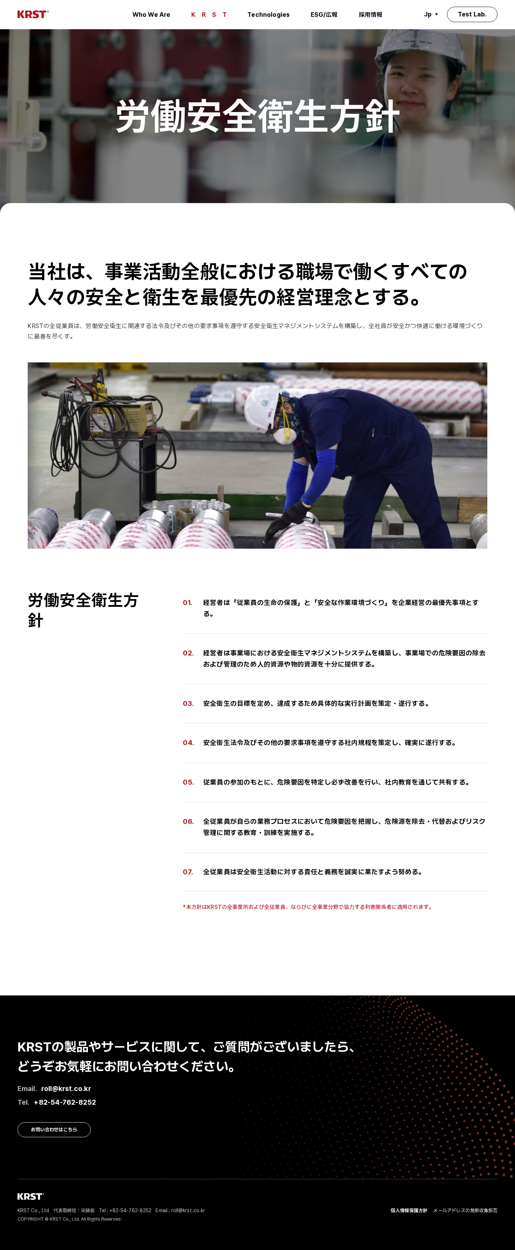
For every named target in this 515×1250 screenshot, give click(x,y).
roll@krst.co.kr (66, 1088)
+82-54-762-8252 (65, 1102)
